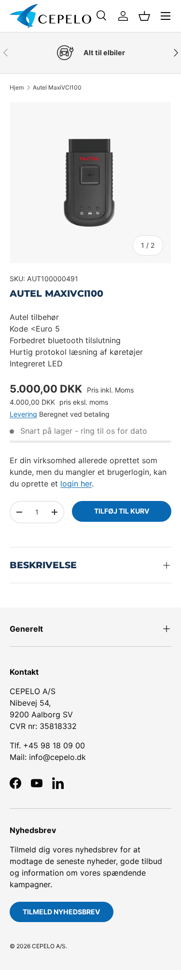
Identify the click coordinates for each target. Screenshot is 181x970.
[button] (144, 16)
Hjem (17, 88)
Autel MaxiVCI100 (57, 88)
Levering (23, 414)
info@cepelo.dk (57, 757)
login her (76, 483)
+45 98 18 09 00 (54, 745)
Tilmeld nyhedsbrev (61, 912)
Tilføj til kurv (122, 511)
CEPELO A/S (49, 946)
